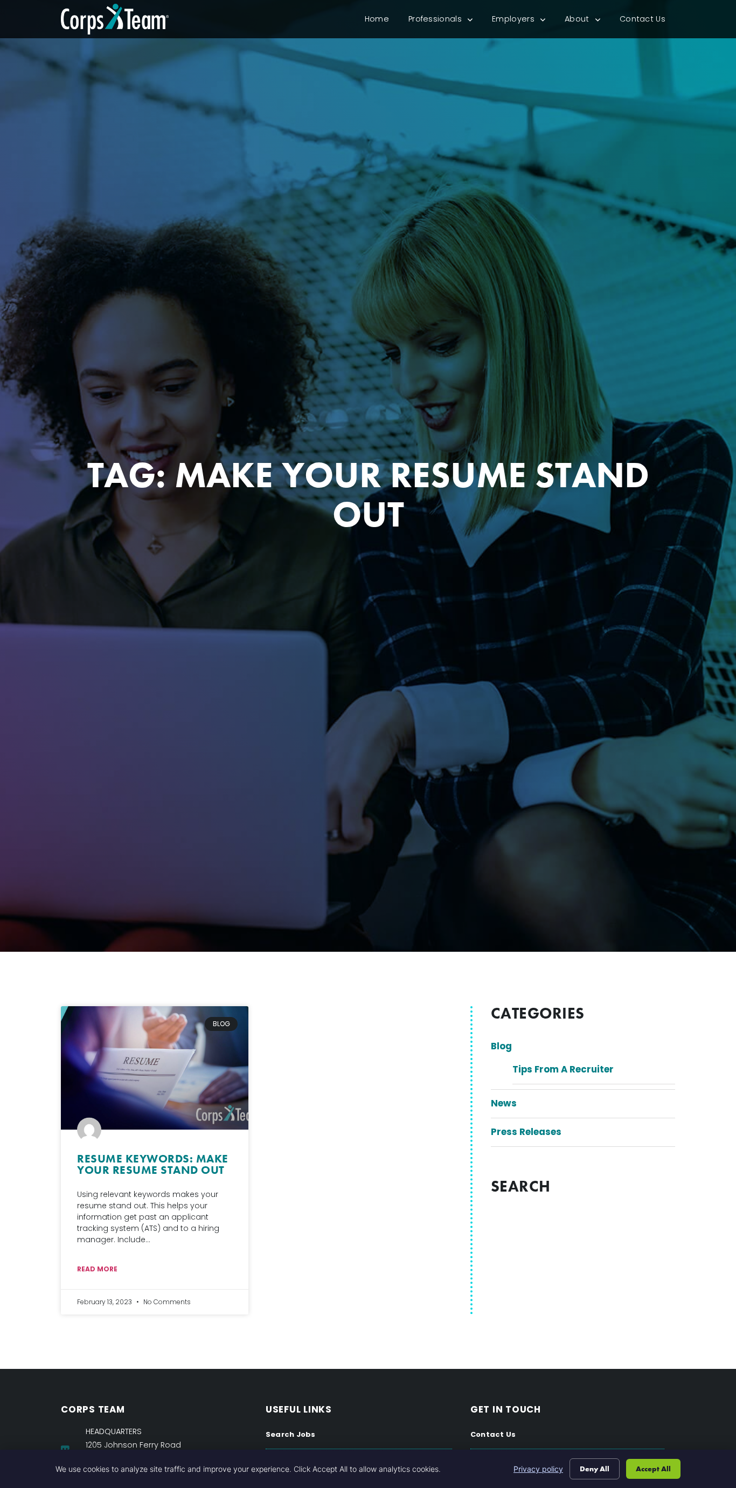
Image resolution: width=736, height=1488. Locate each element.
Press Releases (526, 1131)
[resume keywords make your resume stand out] (154, 1068)
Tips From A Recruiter (563, 1069)
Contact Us (647, 21)
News (504, 1103)
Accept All (653, 1468)
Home (382, 21)
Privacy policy (538, 1468)
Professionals (445, 21)
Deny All (594, 1468)
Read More (97, 1269)
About (587, 21)
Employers (523, 21)
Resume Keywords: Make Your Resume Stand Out (152, 1164)
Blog (501, 1046)
